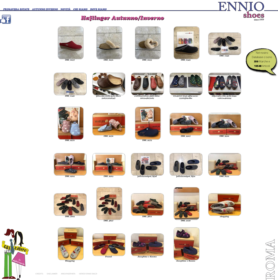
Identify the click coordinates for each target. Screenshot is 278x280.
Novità (65, 9)
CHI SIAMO (80, 9)
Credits (39, 274)
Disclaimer (52, 274)
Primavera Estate (16, 9)
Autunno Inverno (45, 9)
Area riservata (68, 274)
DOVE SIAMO (98, 9)
